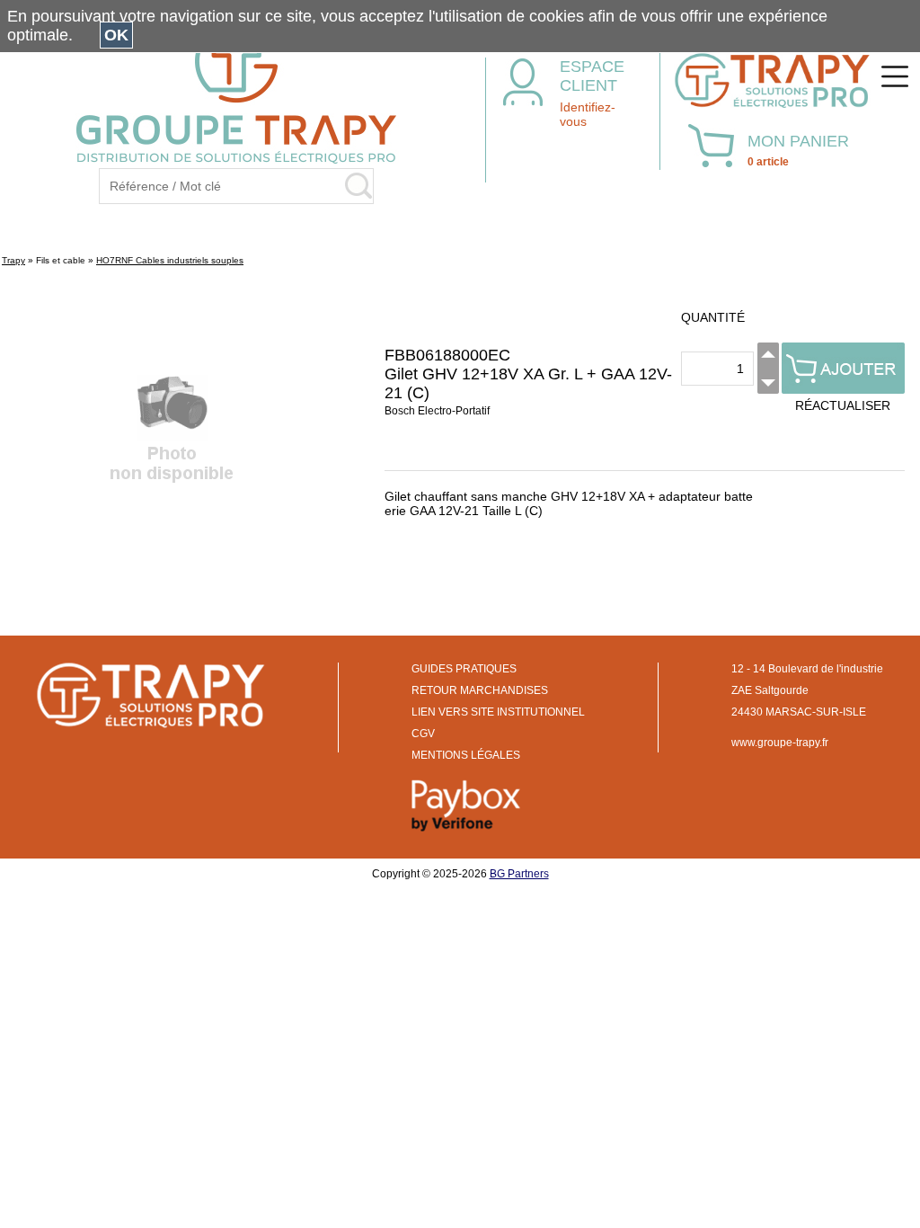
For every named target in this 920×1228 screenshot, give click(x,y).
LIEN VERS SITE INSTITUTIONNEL (498, 712)
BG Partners (519, 874)
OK (116, 35)
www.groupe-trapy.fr (779, 742)
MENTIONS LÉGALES (465, 755)
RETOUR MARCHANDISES (479, 690)
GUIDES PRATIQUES (464, 669)
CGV (423, 733)
